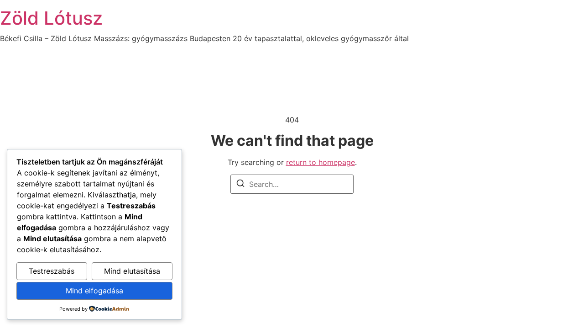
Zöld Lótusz (51, 18)
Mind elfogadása (94, 290)
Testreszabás (51, 271)
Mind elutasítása (132, 271)
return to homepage (320, 162)
